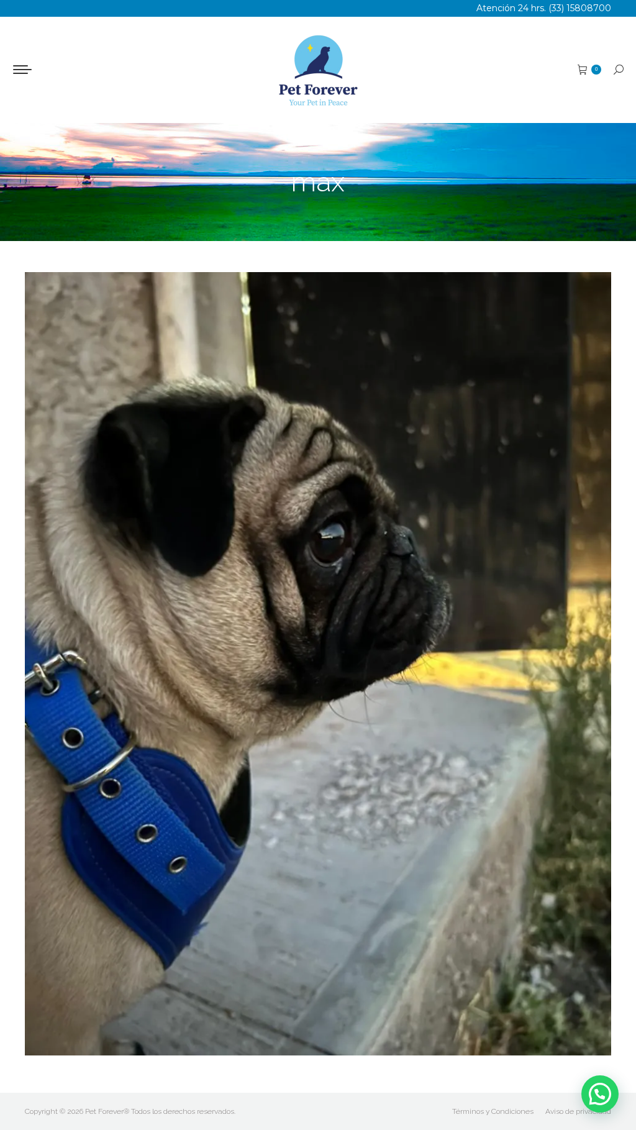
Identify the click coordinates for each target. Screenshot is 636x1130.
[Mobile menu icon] (22, 69)
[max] (318, 663)
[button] (600, 1094)
